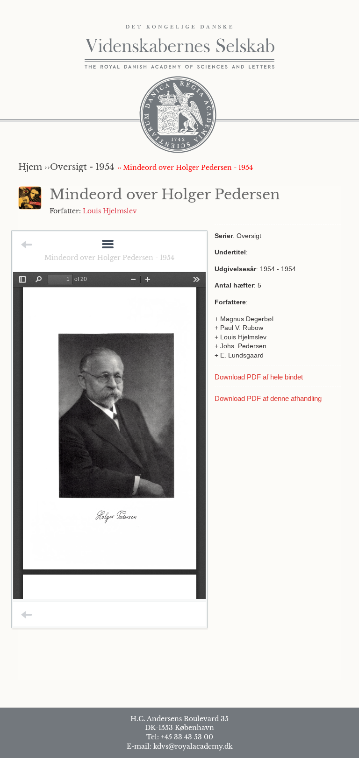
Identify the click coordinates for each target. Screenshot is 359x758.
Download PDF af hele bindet (259, 377)
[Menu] (108, 245)
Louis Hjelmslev (110, 211)
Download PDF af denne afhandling (268, 398)
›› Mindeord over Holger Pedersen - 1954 (185, 167)
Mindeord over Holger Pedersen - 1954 (109, 257)
